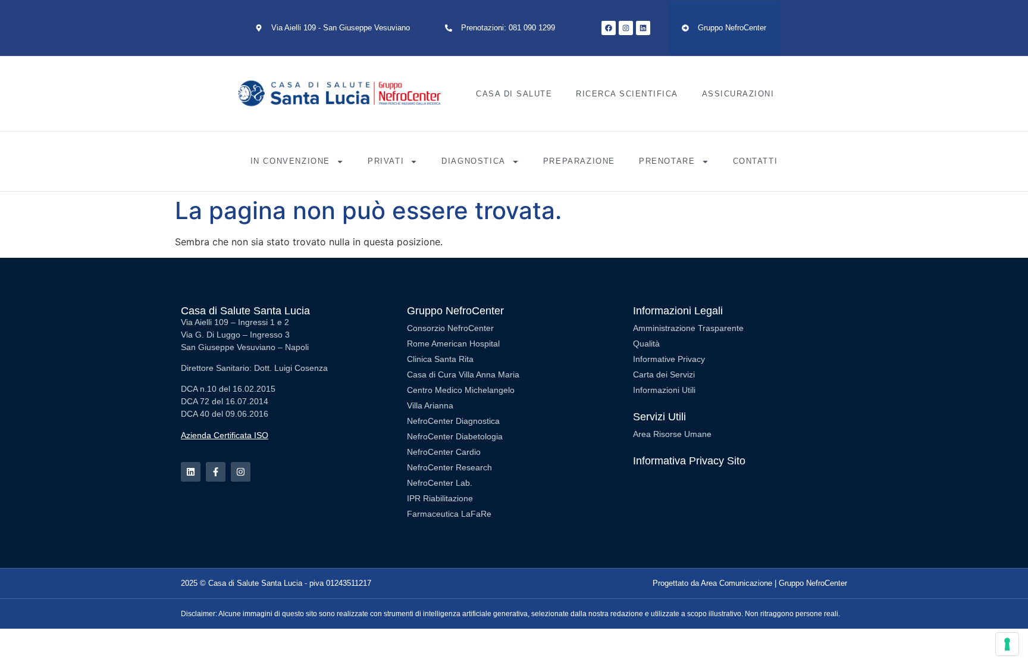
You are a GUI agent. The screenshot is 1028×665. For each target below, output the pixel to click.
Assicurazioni (738, 93)
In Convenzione (290, 161)
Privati (386, 161)
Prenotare (667, 161)
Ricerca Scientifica (627, 93)
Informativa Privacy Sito (689, 461)
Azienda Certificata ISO (224, 435)
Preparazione (579, 161)
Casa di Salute (514, 93)
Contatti (755, 161)
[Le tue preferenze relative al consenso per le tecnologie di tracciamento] (1007, 644)
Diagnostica (473, 161)
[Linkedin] (190, 472)
